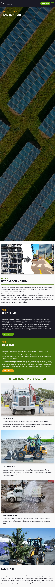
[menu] (52, 3)
